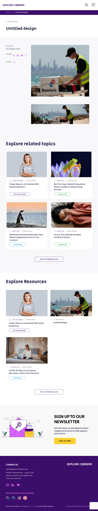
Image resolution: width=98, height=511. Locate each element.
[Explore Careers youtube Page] (19, 486)
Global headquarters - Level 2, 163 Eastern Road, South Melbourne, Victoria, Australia (20, 475)
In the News (18, 244)
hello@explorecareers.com (17, 469)
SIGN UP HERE (65, 441)
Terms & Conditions (13, 506)
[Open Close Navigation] (93, 5)
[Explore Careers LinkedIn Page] (13, 486)
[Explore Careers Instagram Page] (8, 486)
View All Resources (49, 259)
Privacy (25, 506)
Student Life (62, 194)
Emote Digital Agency (45, 506)
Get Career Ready (20, 194)
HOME (8, 12)
